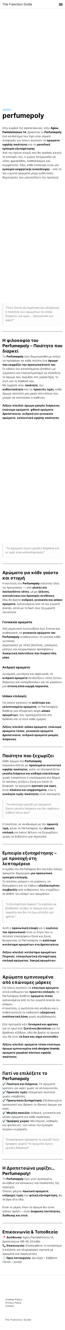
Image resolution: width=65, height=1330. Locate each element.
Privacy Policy (13, 1302)
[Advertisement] (32, 55)
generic (6, 109)
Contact (9, 1306)
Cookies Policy (13, 1299)
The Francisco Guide (17, 4)
